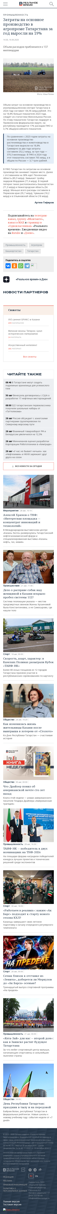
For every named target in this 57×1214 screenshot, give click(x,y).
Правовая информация (15, 1185)
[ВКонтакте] (8, 265)
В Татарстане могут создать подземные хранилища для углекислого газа (27, 385)
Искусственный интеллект (22, 347)
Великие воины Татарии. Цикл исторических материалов (25, 334)
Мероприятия (11, 510)
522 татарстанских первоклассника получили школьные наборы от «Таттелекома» (28, 408)
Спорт (6, 654)
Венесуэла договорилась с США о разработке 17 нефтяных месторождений (28, 397)
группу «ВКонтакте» (30, 219)
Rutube (16, 233)
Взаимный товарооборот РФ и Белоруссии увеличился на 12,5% (26, 433)
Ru (31, 1176)
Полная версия (11, 1201)
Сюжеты (14, 310)
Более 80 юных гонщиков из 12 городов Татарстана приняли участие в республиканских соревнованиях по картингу (28, 667)
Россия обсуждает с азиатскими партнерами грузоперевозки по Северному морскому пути (27, 421)
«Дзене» (28, 233)
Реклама (7, 1181)
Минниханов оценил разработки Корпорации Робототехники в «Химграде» (28, 443)
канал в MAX (16, 222)
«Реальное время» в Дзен (32, 279)
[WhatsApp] (20, 265)
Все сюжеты (29, 356)
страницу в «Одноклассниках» (25, 224)
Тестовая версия (12, 1204)
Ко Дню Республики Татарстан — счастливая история (28, 731)
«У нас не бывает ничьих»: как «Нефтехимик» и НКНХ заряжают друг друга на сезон (26, 454)
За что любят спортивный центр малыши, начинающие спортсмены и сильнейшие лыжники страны (28, 1046)
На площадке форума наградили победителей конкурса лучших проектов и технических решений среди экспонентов (28, 855)
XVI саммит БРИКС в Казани (24, 321)
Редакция (8, 1177)
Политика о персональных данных (15, 1189)
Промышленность (15, 14)
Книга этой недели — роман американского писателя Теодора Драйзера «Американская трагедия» (27, 795)
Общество (8, 719)
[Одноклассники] (14, 265)
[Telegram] (27, 265)
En (36, 1176)
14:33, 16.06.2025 (11, 39)
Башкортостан (13, 251)
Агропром (36, 244)
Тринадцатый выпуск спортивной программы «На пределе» (28, 983)
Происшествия (11, 585)
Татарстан (32, 251)
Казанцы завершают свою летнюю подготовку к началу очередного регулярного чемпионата (28, 919)
